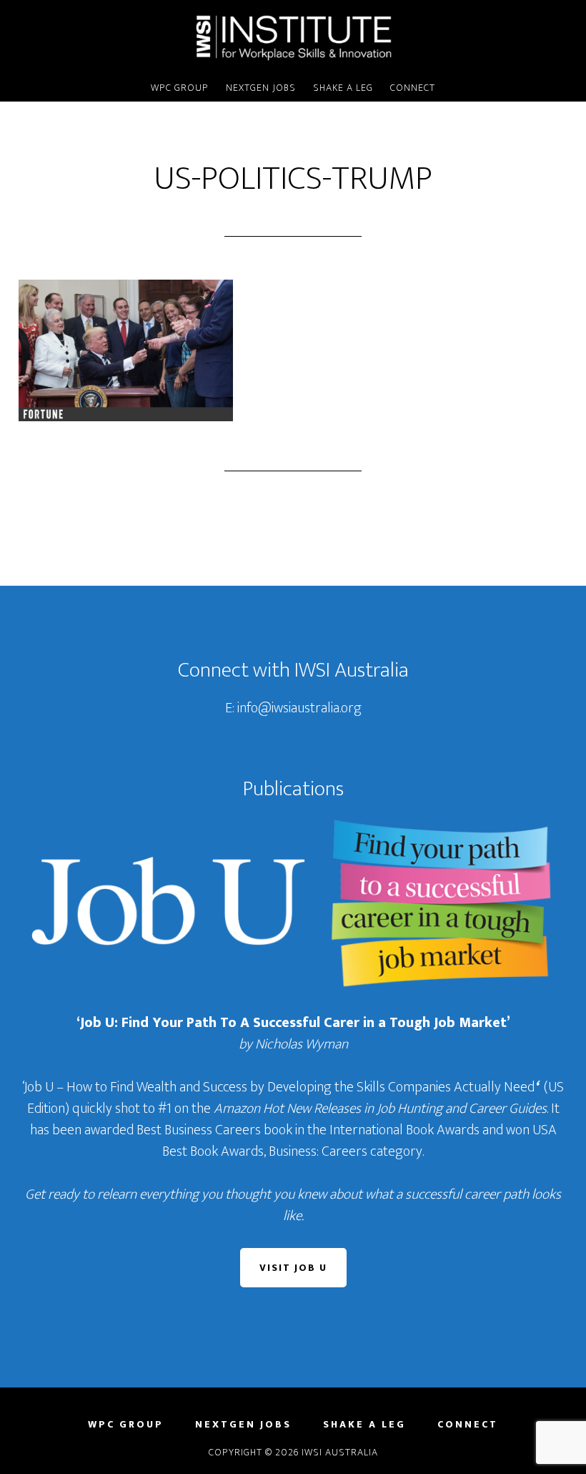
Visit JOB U (293, 1267)
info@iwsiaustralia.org (299, 708)
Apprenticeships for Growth (293, 38)
